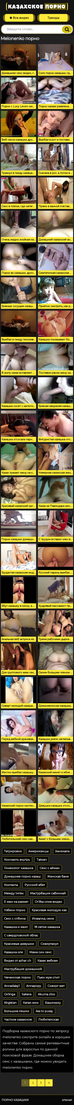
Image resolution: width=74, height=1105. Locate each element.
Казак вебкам (48, 960)
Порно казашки (15, 1100)
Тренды (53, 18)
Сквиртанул (50, 943)
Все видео (20, 18)
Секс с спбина (15, 918)
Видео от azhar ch (17, 960)
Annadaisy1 (12, 986)
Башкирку (53, 1002)
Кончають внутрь (17, 859)
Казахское (36, 6)
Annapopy (33, 986)
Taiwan (41, 859)
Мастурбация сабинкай (48, 893)
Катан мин (31, 1002)
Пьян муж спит (48, 977)
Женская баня (58, 876)
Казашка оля (13, 952)
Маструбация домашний (23, 969)
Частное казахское (18, 1019)
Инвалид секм (43, 918)
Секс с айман (50, 868)
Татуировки (13, 851)
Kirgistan (10, 1002)
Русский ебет (35, 885)
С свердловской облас (21, 935)
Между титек (14, 893)
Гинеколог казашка (18, 868)
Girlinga (9, 994)
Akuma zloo (46, 994)
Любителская (48, 1019)
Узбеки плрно (14, 910)
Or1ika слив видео (48, 901)
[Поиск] (67, 29)
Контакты (11, 885)
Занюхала (62, 851)
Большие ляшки (16, 1011)
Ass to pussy (44, 1011)
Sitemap (67, 1100)
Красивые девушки (19, 943)
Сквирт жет (56, 986)
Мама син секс (40, 952)
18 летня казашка (47, 927)
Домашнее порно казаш (22, 876)
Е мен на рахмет (16, 901)
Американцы (38, 851)
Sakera (26, 994)
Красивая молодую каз (49, 910)
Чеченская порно (17, 977)
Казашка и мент (16, 927)
